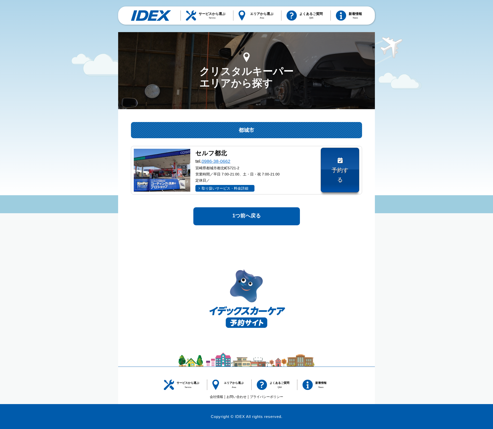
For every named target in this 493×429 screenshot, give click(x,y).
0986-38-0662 (216, 161)
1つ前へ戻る (246, 215)
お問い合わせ (236, 397)
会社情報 (216, 397)
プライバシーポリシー (266, 397)
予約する (340, 175)
